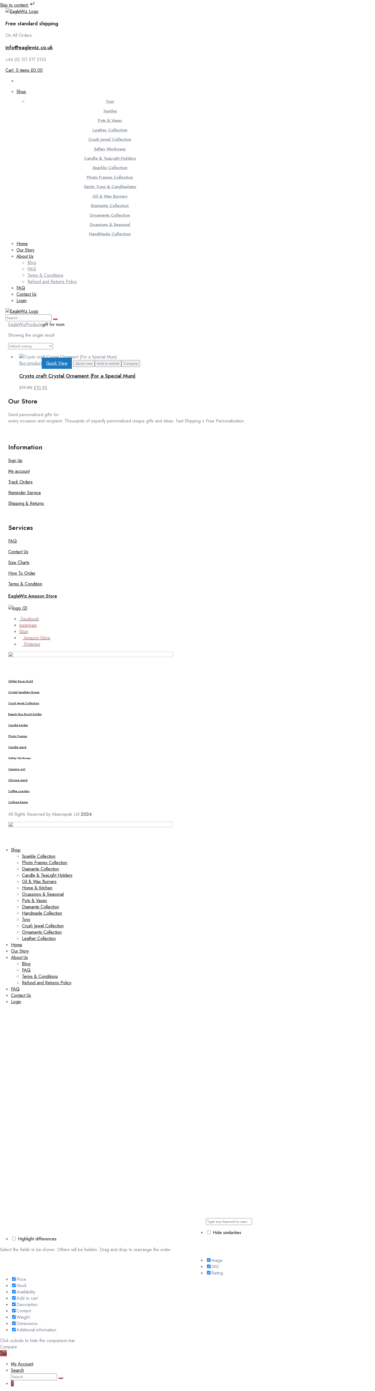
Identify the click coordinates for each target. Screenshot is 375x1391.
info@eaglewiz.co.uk (29, 47)
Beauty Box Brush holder (25, 714)
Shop (16, 850)
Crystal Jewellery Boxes (24, 692)
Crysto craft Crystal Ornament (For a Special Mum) (77, 376)
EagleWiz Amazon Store (32, 596)
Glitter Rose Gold (20, 681)
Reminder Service (24, 493)
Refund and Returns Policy (46, 983)
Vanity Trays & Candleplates (110, 187)
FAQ (12, 541)
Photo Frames (17, 736)
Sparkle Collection (110, 168)
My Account (22, 1364)
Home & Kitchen (37, 888)
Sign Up (15, 460)
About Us (19, 957)
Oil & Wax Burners (110, 196)
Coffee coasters (19, 791)
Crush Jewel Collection (109, 139)
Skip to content (14, 5)
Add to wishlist (108, 363)
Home (16, 945)
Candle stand (17, 747)
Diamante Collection (110, 206)
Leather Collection (110, 130)
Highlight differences (36, 1239)
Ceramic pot (16, 769)
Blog (26, 964)
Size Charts (18, 562)
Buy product (30, 363)
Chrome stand (17, 780)
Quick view (84, 363)
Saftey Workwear (110, 149)
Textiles (110, 111)
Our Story (20, 951)
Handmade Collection (42, 913)
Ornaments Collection (109, 215)
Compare (131, 363)
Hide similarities (226, 1232)
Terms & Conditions (40, 976)
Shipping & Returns (26, 503)
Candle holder (18, 725)
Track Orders (20, 482)
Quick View (57, 363)
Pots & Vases (110, 120)
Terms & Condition (25, 584)
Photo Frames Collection (110, 177)
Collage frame (18, 802)
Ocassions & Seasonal (109, 225)
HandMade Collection (110, 234)
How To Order (21, 573)
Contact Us (18, 552)
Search (17, 1370)
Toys (110, 101)
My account (19, 471)
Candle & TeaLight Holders (110, 158)
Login (16, 1002)
